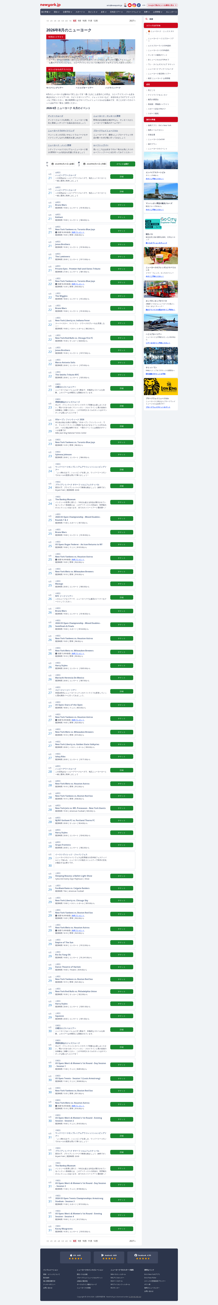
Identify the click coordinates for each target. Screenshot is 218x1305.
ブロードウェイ (132, 12)
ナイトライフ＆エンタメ (157, 95)
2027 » (132, 20)
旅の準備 (44, 12)
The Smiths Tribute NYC (67, 374)
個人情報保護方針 (49, 1281)
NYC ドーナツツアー (64, 596)
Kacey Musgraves (64, 1228)
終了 (79, 164)
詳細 (126, 176)
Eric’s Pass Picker (150, 1278)
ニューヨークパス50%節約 (158, 50)
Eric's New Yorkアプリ (152, 1274)
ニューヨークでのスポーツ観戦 (122, 1270)
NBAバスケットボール (118, 1274)
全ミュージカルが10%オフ (158, 59)
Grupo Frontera (63, 845)
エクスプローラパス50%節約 (159, 45)
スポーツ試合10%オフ (157, 109)
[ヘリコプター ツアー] (90, 79)
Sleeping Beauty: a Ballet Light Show (73, 876)
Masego (59, 584)
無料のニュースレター (151, 1288)
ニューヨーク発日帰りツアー (159, 73)
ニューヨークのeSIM (156, 139)
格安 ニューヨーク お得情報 (159, 78)
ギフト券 (147, 1284)
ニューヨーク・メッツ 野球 (59, 145)
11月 (90, 20)
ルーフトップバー (100, 145)
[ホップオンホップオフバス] (161, 289)
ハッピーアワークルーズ (65, 175)
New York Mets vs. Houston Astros (72, 783)
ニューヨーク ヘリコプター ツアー (161, 39)
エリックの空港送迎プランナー (155, 1281)
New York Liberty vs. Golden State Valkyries (77, 744)
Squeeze (59, 1016)
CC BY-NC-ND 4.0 (135, 1297)
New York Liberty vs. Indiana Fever (72, 320)
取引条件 (46, 1278)
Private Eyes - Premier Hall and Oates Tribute (77, 268)
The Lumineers (62, 256)
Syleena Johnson (63, 454)
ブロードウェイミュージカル (105, 130)
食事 (146, 12)
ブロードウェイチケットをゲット (158, 407)
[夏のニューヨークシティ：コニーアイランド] (90, 52)
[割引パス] (161, 222)
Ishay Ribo (60, 756)
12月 (95, 20)
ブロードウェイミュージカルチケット (90, 1278)
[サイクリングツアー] (60, 79)
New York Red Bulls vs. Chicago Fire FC (74, 338)
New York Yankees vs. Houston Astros (74, 556)
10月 (84, 20)
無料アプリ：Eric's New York (159, 125)
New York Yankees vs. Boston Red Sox (74, 796)
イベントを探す (122, 164)
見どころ (91, 12)
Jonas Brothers (62, 244)
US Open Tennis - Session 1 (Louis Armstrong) (77, 1078)
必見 (102, 12)
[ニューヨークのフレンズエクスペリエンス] (161, 255)
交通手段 (66, 12)
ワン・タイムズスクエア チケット (161, 64)
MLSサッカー (115, 1288)
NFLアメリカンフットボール (120, 1284)
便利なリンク (149, 1270)
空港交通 (151, 134)
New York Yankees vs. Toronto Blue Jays (75, 229)
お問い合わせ (47, 1288)
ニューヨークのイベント (157, 148)
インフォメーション (50, 1270)
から (47, 164)
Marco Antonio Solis (65, 362)
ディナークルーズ (55, 116)
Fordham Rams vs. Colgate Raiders (72, 888)
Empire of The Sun (64, 942)
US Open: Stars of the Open (69, 705)
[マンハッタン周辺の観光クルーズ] (161, 191)
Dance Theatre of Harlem (68, 967)
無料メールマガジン (156, 130)
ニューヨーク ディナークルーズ (160, 69)
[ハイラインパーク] (120, 79)
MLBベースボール (117, 1281)
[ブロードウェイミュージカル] (161, 386)
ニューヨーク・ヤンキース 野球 (106, 116)
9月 (79, 20)
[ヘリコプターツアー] (161, 322)
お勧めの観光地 (82, 1281)
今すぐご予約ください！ (155, 179)
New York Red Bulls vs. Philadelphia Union (76, 991)
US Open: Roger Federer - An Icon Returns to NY (78, 544)
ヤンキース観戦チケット (157, 55)
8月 (74, 20)
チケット (122, 205)
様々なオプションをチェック (156, 243)
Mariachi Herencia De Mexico (69, 677)
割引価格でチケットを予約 (156, 374)
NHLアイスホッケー (117, 1278)
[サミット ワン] (161, 355)
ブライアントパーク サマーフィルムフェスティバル (77, 484)
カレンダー (170, 12)
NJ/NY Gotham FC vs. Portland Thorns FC (75, 820)
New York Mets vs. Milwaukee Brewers (74, 571)
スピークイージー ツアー (66, 690)
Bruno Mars (61, 205)
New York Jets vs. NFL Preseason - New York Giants (80, 808)
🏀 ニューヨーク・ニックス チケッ (161, 32)
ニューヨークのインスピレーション (90, 1270)
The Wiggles (61, 296)
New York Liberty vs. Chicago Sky (71, 900)
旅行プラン (152, 144)
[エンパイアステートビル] (161, 160)
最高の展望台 (153, 99)
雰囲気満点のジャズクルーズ (67, 402)
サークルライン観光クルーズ (87, 1284)
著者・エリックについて (51, 1274)
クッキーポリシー (49, 1284)
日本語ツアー (115, 12)
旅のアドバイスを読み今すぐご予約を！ (160, 309)
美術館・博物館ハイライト (158, 104)
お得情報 (156, 12)
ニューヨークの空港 (84, 1288)
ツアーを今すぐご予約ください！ (158, 343)
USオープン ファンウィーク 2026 (69, 419)
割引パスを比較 (82, 1274)
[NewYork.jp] (50, 4)
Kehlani (59, 217)
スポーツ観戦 (153, 113)
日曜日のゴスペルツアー (65, 387)
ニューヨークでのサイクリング (61, 130)
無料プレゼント (78, 232)
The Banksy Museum (65, 499)
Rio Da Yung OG (63, 954)
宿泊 (55, 12)
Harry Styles (61, 665)
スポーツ (79, 12)
